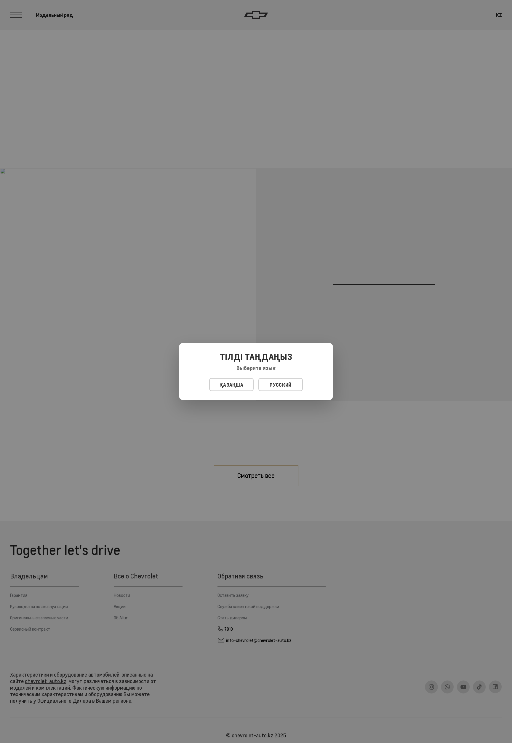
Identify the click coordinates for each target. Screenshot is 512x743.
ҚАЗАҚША (231, 385)
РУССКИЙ (280, 385)
